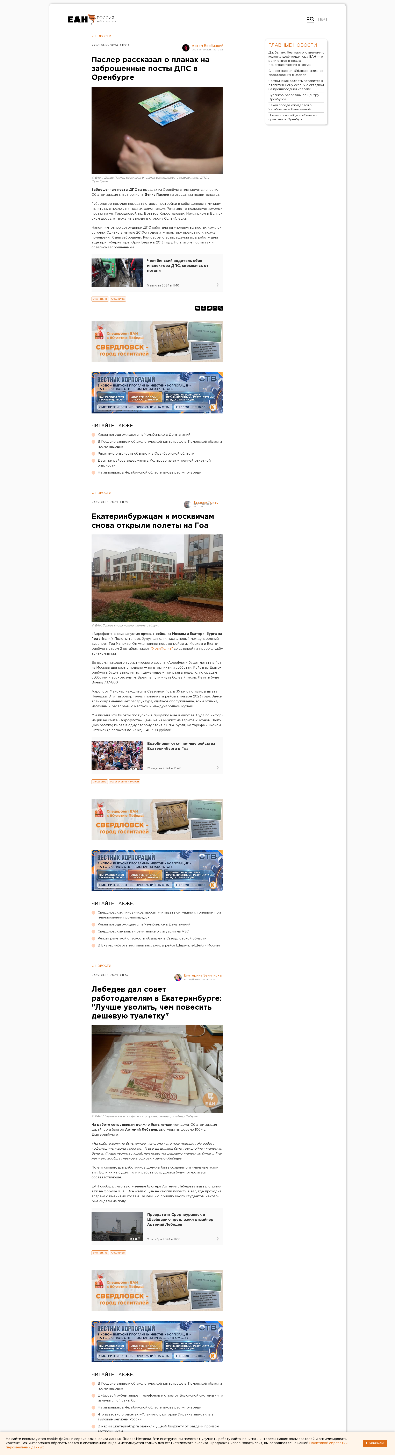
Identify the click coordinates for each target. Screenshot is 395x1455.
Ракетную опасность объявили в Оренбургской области (146, 453)
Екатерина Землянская (203, 975)
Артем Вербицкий (207, 46)
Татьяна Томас (205, 502)
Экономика (100, 299)
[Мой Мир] (215, 308)
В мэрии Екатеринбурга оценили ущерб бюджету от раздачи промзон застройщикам (158, 1429)
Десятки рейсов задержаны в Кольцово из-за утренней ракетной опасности (154, 463)
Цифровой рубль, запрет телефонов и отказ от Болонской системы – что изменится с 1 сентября (160, 1398)
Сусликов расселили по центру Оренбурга (293, 97)
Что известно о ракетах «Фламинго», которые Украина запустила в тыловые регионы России (156, 1417)
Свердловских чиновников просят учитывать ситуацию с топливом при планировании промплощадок (159, 915)
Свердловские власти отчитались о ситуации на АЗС (143, 931)
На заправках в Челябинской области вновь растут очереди (149, 472)
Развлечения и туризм (124, 782)
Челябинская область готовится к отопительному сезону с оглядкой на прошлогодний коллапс (296, 85)
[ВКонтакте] (197, 308)
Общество (118, 299)
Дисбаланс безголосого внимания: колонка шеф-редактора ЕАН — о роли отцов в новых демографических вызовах (296, 58)
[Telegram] (209, 308)
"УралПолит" (162, 648)
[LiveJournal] (220, 308)
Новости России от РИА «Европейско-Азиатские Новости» (82, 19)
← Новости (101, 36)
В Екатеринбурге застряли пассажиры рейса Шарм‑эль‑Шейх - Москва (159, 945)
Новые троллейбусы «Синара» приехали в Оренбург (292, 117)
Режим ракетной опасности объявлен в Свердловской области (152, 938)
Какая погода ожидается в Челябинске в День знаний (144, 434)
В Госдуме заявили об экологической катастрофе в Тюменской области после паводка (160, 444)
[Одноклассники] (203, 308)
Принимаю (375, 1443)
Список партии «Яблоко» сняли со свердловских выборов (295, 73)
